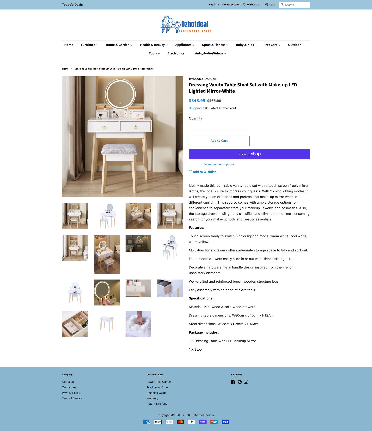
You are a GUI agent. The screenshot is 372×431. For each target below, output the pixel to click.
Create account (231, 5)
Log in (212, 5)
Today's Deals (72, 4)
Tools (153, 53)
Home (68, 44)
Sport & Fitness (214, 44)
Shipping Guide (156, 392)
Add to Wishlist (204, 171)
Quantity (195, 118)
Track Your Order (158, 387)
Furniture (88, 44)
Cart (272, 5)
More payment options (219, 164)
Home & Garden (118, 44)
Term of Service (72, 398)
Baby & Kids (245, 44)
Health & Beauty (152, 44)
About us (68, 381)
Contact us (69, 387)
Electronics (176, 53)
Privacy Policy (71, 392)
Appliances (183, 44)
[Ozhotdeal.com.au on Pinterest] (240, 382)
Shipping (195, 108)
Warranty (152, 398)
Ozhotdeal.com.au (203, 415)
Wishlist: (253, 5)
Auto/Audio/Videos (209, 53)
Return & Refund (157, 403)
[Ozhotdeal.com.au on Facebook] (233, 382)
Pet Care (271, 44)
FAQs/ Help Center (159, 381)
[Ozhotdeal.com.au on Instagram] (246, 382)
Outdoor (295, 44)
